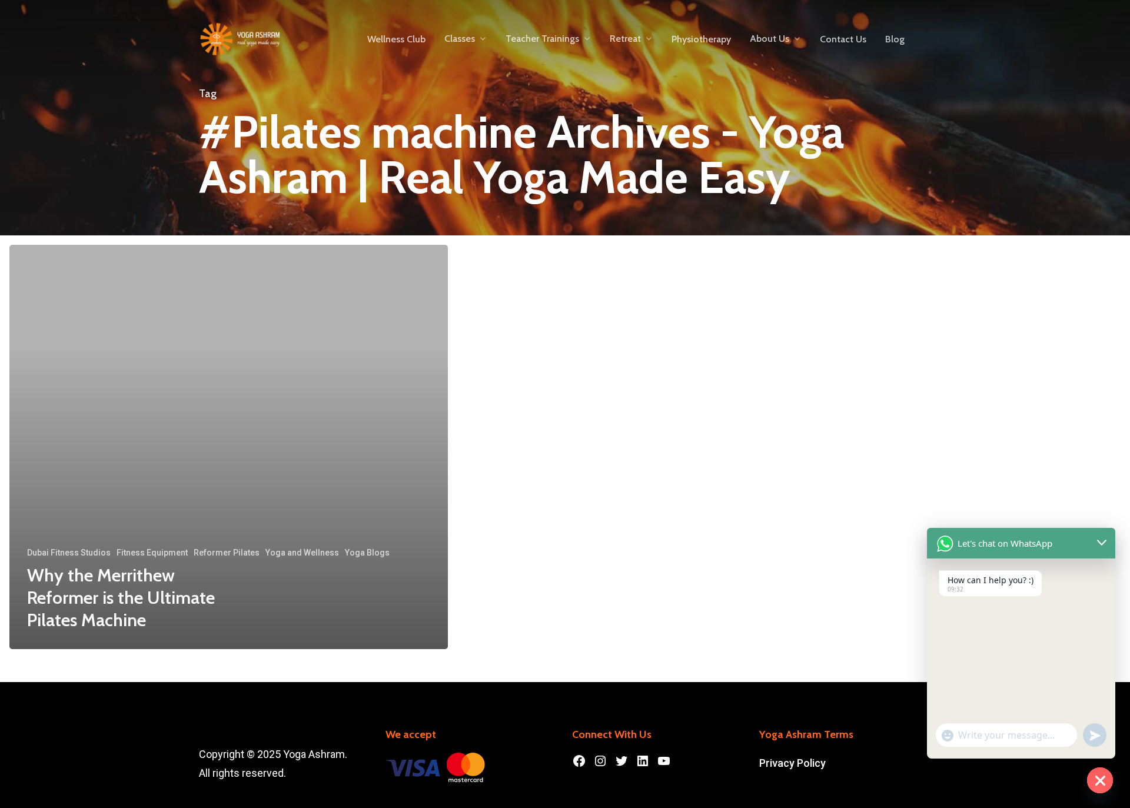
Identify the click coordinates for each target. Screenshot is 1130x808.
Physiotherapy (701, 39)
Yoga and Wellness (302, 552)
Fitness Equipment (152, 552)
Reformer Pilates (227, 552)
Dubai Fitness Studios (69, 552)
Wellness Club (396, 39)
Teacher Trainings (542, 39)
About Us (769, 39)
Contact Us (843, 39)
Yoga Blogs (367, 552)
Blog (895, 39)
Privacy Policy (792, 763)
